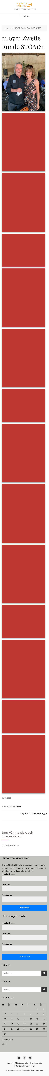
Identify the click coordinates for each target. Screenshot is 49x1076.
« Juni (4, 1044)
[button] (24, 16)
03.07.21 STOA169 (12, 806)
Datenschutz (36, 1063)
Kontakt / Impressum (25, 1066)
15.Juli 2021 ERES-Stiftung (33, 813)
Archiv (10, 1063)
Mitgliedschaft (21, 1063)
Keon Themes (37, 1070)
